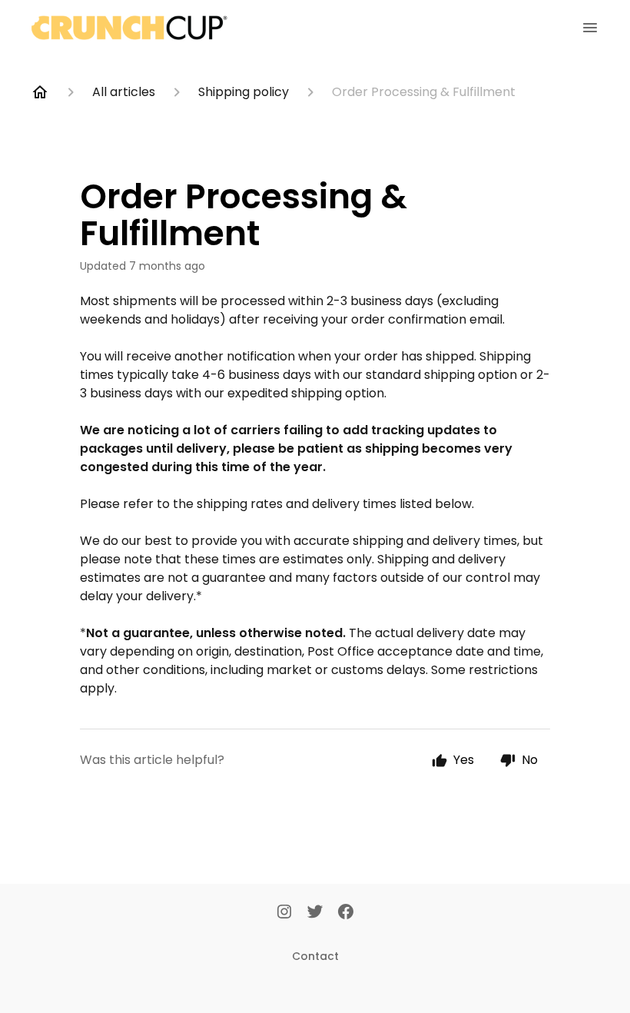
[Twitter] (315, 913)
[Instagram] (284, 913)
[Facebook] (346, 913)
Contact (315, 956)
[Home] (40, 92)
